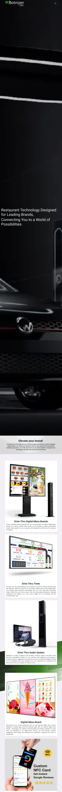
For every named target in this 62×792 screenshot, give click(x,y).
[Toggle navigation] (55, 3)
